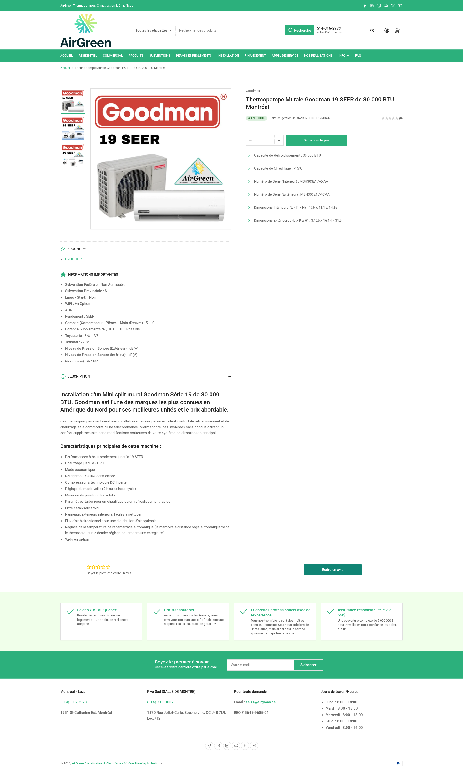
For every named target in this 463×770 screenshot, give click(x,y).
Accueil (66, 55)
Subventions (159, 55)
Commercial (113, 55)
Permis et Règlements (194, 55)
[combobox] (245, 30)
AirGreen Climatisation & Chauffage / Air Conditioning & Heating (116, 763)
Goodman (253, 91)
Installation (228, 55)
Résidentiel (88, 55)
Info (341, 55)
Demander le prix (317, 140)
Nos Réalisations (318, 55)
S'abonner (308, 665)
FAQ (358, 55)
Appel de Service (285, 55)
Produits (136, 55)
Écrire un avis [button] (333, 570)
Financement (255, 55)
